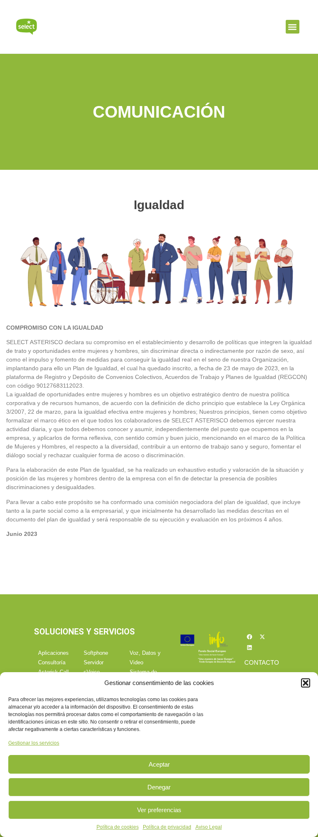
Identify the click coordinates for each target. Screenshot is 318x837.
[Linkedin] (249, 647)
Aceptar (159, 764)
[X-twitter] (262, 637)
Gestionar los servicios (33, 743)
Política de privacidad (167, 827)
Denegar (159, 787)
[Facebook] (249, 637)
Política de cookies (117, 827)
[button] (305, 683)
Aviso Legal (208, 827)
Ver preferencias (159, 809)
